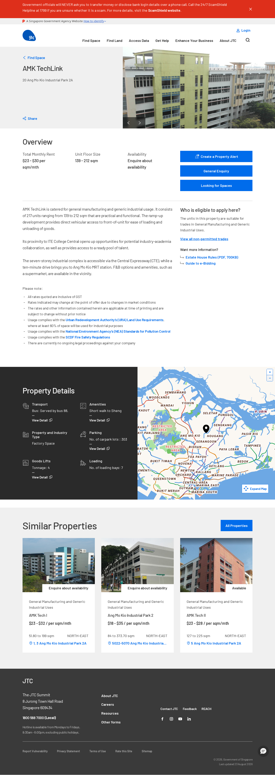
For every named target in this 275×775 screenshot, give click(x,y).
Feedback (190, 709)
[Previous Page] (128, 122)
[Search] (247, 41)
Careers (107, 704)
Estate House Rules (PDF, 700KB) (212, 257)
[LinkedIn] (189, 718)
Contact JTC (169, 709)
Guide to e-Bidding (201, 263)
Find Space (91, 40)
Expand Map (258, 488)
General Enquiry (216, 171)
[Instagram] (171, 718)
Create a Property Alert (219, 156)
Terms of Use (97, 751)
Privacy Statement (68, 751)
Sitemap (147, 751)
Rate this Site (123, 751)
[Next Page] (139, 122)
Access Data (139, 40)
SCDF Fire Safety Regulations (88, 337)
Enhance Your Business (194, 40)
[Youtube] (180, 718)
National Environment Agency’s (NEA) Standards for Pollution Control (118, 331)
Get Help (162, 40)
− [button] (270, 378)
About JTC (228, 40)
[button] (263, 751)
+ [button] (270, 372)
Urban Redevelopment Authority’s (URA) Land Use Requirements (114, 320)
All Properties (236, 525)
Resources (110, 713)
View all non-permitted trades (204, 239)
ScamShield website (164, 10)
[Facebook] (162, 718)
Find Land (114, 40)
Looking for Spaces (216, 185)
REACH (206, 709)
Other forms (111, 722)
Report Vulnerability (35, 751)
